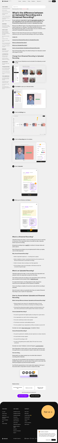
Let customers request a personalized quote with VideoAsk (5, 78)
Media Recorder (34, 279)
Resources (38, 1)
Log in (50, 1)
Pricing (29, 1)
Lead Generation (39, 346)
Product (19, 1)
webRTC (27, 245)
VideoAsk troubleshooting (6, 71)
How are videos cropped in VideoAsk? (6, 46)
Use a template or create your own (5, 84)
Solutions (24, 1)
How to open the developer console (6, 73)
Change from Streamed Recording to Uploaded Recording (25, 40)
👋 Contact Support (23, 395)
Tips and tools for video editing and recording (5, 82)
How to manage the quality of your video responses (6, 69)
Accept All (53, 439)
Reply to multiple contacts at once (6, 21)
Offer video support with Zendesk (5, 64)
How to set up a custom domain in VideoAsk (5, 51)
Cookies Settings (48, 439)
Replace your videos (5, 38)
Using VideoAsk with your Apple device (5, 18)
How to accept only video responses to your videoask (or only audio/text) (6, 26)
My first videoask (4, 10)
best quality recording (37, 20)
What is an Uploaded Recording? (19, 45)
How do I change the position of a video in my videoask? (6, 43)
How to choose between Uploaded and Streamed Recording (26, 48)
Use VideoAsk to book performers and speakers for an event (6, 87)
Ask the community (35, 395)
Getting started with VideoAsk (5, 14)
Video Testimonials (26, 328)
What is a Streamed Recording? (19, 42)
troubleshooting (24, 8)
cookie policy (52, 436)
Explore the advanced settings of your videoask (5, 59)
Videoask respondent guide (6, 11)
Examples (33, 1)
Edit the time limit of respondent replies (5, 56)
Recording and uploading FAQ (5, 36)
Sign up (54, 1)
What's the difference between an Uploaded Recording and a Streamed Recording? (6, 33)
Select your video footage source (5, 41)
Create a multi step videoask (6, 16)
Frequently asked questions (6, 8)
